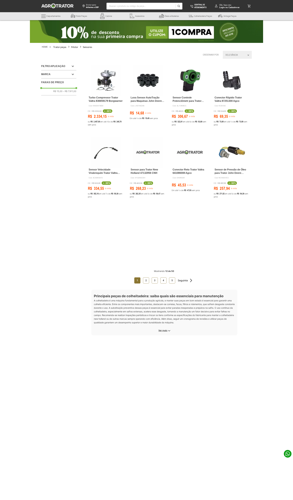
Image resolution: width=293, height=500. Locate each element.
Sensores (87, 46)
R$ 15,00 (57, 91)
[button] (56, 16)
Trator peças (59, 46)
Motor (74, 46)
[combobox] (144, 6)
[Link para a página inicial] (46, 47)
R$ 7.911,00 (69, 91)
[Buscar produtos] (178, 6)
